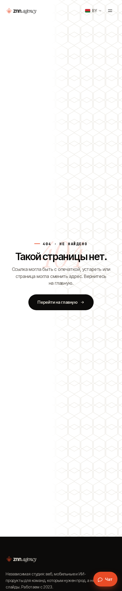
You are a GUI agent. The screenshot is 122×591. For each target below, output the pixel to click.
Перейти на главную (57, 302)
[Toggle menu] (110, 11)
